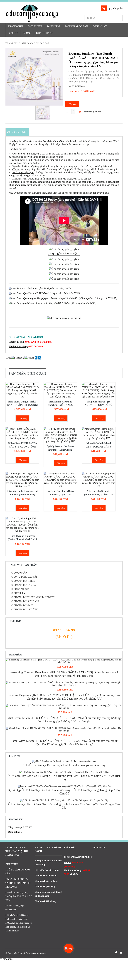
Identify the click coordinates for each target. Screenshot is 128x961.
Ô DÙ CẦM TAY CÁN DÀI (24, 585)
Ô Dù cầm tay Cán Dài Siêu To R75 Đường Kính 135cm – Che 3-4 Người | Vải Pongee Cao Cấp (64, 805)
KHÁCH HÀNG (44, 33)
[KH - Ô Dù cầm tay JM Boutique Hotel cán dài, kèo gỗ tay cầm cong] (64, 761)
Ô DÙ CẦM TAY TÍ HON (23, 581)
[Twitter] (29, 357)
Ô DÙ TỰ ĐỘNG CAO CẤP (24, 577)
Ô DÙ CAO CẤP (19, 573)
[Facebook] (18, 357)
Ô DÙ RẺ (13, 33)
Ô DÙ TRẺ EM (18, 593)
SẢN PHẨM (53, 26)
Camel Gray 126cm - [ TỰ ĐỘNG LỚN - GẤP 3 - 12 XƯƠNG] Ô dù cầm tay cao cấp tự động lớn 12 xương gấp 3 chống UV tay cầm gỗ (64, 742)
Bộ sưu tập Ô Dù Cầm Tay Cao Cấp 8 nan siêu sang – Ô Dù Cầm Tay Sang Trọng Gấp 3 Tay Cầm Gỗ (64, 791)
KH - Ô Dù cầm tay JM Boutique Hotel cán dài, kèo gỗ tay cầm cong (64, 765)
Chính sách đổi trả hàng (46, 881)
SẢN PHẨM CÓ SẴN (76, 26)
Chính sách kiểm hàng (45, 901)
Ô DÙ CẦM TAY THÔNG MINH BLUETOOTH (33, 597)
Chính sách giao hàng (45, 886)
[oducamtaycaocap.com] (44, 13)
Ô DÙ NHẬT (100, 26)
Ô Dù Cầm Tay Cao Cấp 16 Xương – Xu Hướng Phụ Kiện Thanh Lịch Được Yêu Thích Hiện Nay (64, 777)
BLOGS (27, 33)
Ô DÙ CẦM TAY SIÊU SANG (25, 601)
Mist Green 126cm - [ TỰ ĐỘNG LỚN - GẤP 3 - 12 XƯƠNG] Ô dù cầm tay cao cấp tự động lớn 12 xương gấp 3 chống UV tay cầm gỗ (64, 719)
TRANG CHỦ (15, 26)
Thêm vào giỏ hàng (91, 111)
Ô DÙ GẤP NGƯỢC (20, 589)
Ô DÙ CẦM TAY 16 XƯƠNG (24, 609)
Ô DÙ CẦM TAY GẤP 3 (22, 605)
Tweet (8, 357)
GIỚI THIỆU (35, 26)
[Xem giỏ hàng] (104, 8)
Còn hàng (23, 418)
